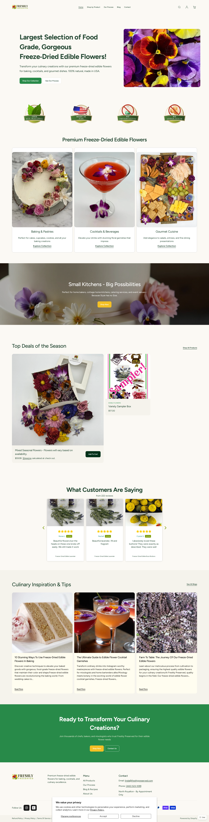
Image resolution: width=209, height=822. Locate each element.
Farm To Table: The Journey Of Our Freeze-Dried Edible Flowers (166, 659)
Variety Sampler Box (119, 406)
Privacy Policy (30, 818)
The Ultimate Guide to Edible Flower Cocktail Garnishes (102, 659)
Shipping (27, 458)
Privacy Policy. (97, 810)
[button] (93, 7)
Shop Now (104, 304)
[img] (68, 531)
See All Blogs (192, 584)
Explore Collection (42, 246)
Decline (136, 816)
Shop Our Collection (30, 81)
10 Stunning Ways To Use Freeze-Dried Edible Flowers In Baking (40, 659)
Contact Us (112, 748)
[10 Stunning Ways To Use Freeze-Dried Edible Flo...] (42, 622)
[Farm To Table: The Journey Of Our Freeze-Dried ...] (167, 622)
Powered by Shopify (188, 818)
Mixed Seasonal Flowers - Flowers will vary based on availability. (44, 452)
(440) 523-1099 (133, 786)
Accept (103, 816)
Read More (19, 689)
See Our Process (52, 81)
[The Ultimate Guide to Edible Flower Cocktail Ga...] (104, 622)
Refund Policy (17, 818)
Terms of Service (44, 818)
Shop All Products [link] (190, 348)
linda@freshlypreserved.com (139, 780)
